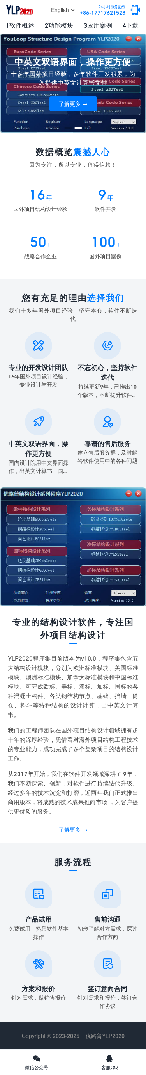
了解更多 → (73, 103)
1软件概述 (20, 25)
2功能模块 (59, 25)
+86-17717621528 (102, 10)
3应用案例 (98, 25)
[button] (68, 128)
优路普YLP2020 (105, 1035)
